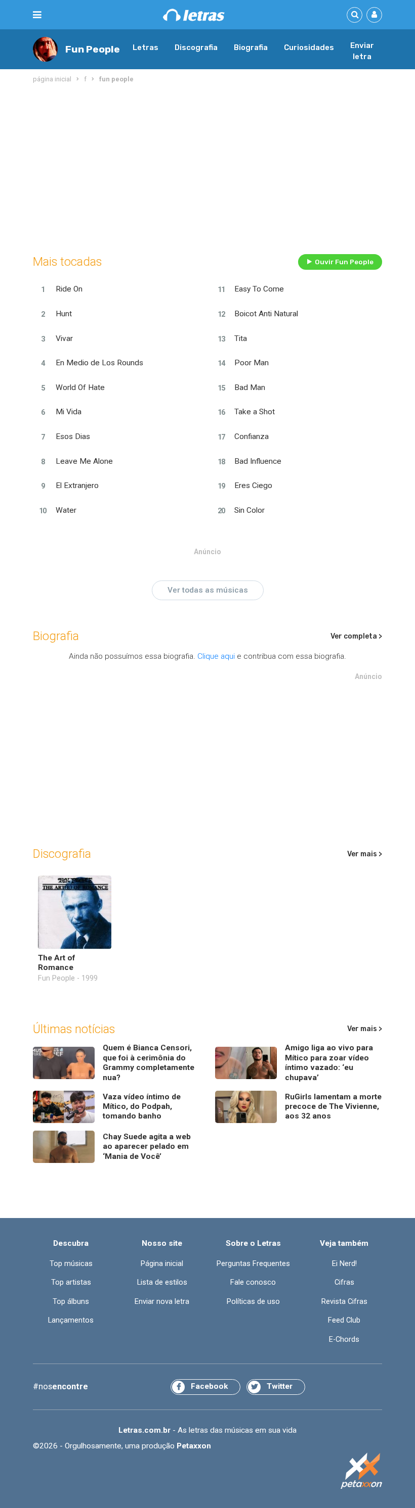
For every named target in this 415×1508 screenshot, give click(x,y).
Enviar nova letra (162, 1301)
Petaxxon (194, 1445)
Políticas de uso (253, 1301)
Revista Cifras (344, 1301)
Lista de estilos (162, 1282)
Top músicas (71, 1263)
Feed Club (344, 1320)
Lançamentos (71, 1320)
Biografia (251, 47)
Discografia (196, 47)
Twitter (280, 1386)
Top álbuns (71, 1301)
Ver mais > (364, 854)
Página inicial (162, 1263)
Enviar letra (362, 51)
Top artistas (71, 1282)
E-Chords (344, 1339)
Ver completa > (356, 636)
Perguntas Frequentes (253, 1263)
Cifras (344, 1282)
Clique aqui (216, 656)
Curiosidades (309, 47)
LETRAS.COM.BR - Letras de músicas (194, 15)
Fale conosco (253, 1282)
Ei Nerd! (344, 1263)
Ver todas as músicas (208, 590)
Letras (145, 47)
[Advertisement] (207, 166)
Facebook (209, 1386)
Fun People (92, 49)
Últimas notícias (74, 1029)
